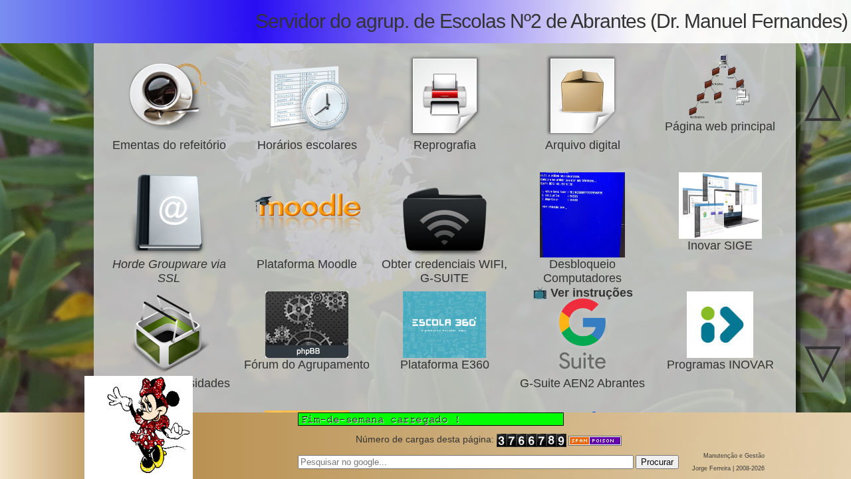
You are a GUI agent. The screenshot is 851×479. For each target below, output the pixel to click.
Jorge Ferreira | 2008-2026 (728, 468)
